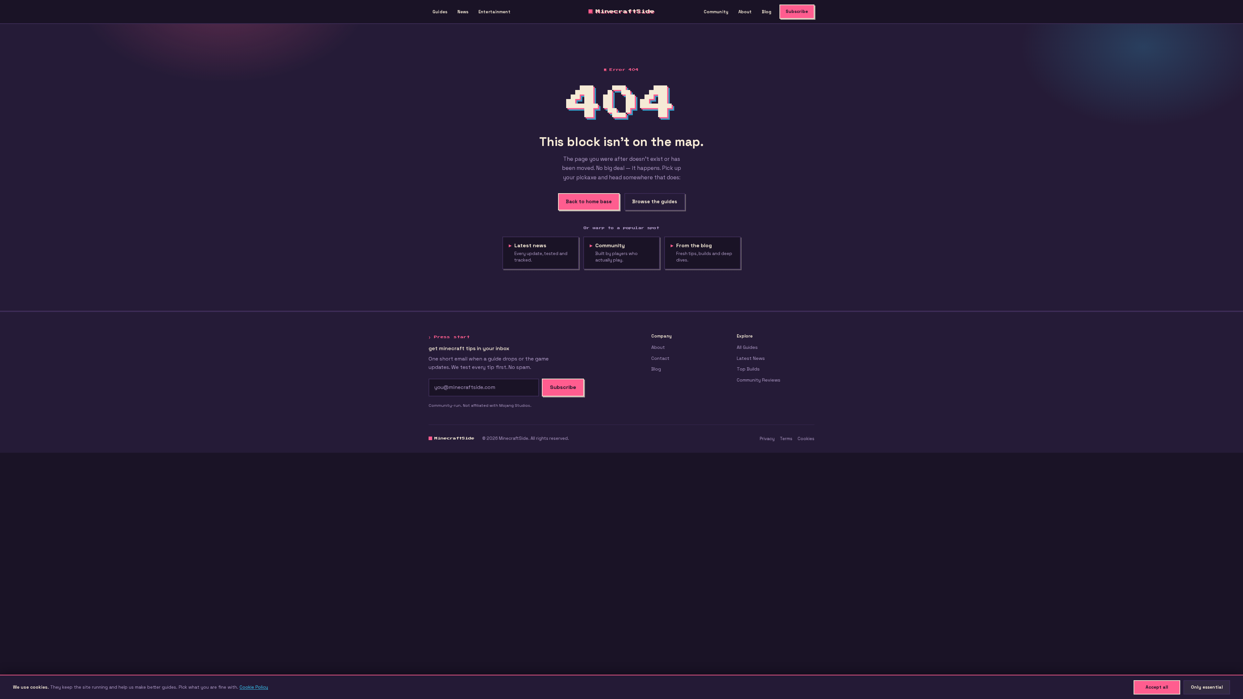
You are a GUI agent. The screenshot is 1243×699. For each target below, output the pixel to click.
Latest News (751, 358)
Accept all (1157, 687)
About (745, 12)
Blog (767, 12)
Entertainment (494, 12)
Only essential (1207, 687)
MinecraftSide (625, 11)
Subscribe (797, 11)
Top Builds (748, 369)
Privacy (767, 438)
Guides (439, 12)
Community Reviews (758, 380)
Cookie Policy (254, 687)
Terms (786, 438)
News (463, 12)
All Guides (747, 347)
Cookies (806, 438)
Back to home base (589, 202)
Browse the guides (654, 202)
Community (716, 12)
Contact (660, 358)
